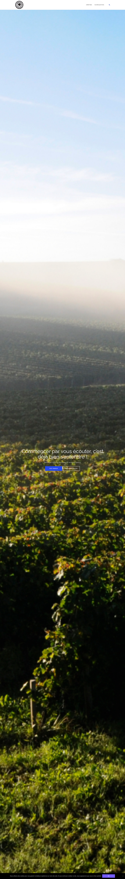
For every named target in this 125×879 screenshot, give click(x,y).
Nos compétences (71, 468)
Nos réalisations (99, 4)
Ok (108, 876)
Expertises (89, 4)
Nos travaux (53, 468)
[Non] (123, 876)
